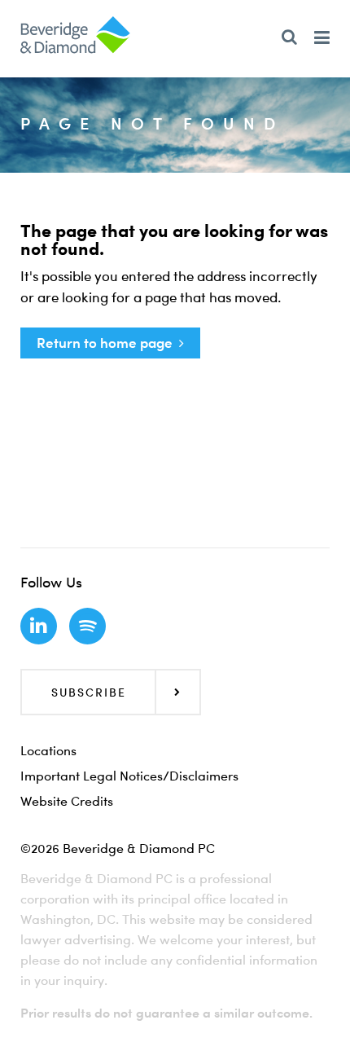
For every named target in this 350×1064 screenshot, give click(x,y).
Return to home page (105, 342)
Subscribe (88, 692)
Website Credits (66, 800)
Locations (48, 750)
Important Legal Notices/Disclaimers (129, 775)
